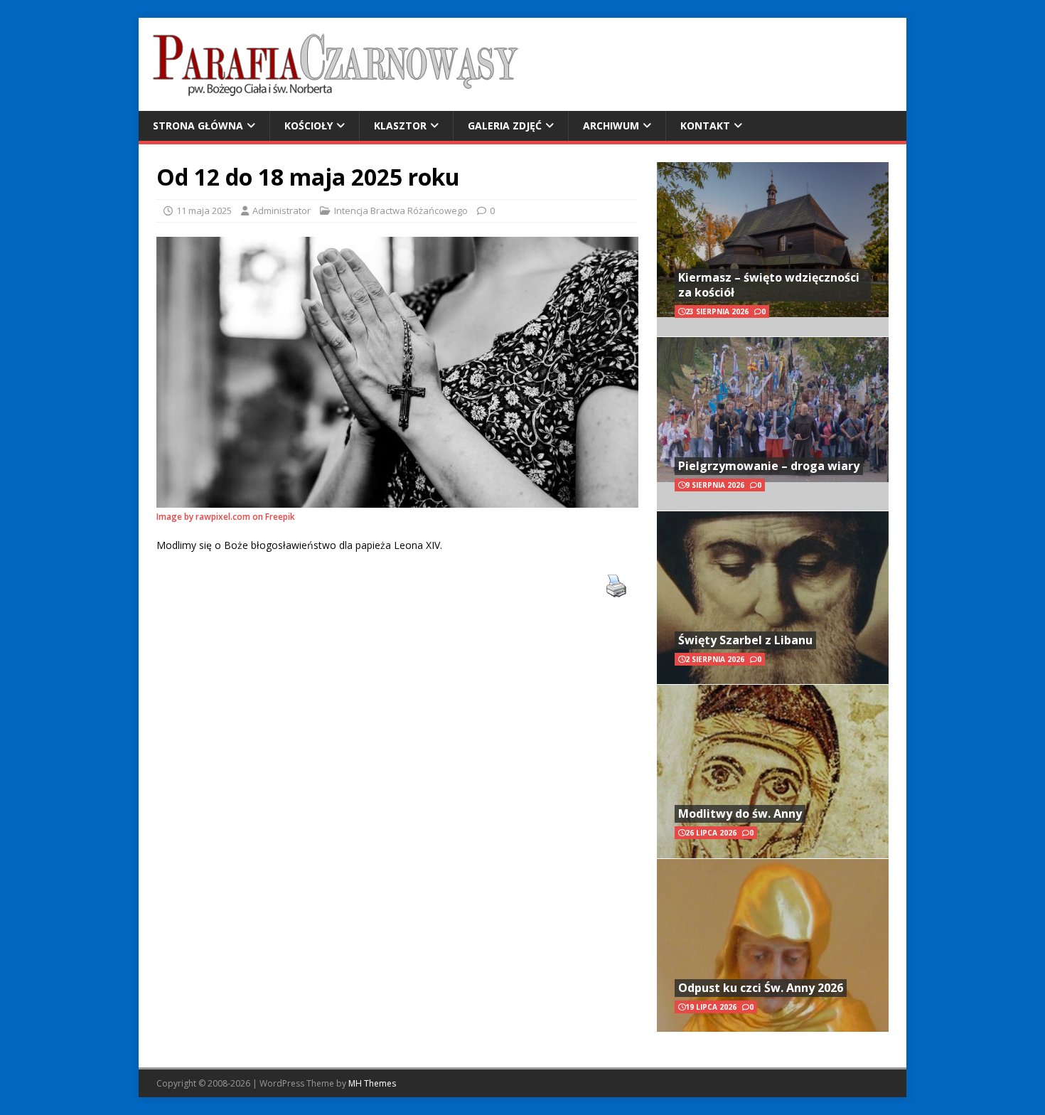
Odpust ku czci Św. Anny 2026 (760, 988)
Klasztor (400, 125)
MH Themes (372, 1083)
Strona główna (198, 125)
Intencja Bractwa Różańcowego (401, 210)
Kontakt (705, 125)
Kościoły (308, 125)
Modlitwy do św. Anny (740, 813)
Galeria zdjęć (505, 125)
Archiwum (611, 125)
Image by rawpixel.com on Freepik (225, 517)
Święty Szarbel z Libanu (745, 640)
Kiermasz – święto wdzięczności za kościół (768, 285)
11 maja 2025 (204, 210)
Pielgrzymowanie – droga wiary (768, 466)
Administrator (281, 210)
